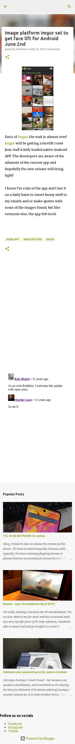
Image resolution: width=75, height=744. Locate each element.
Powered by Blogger (40, 738)
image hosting (33, 239)
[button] (7, 57)
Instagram (15, 727)
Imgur (10, 143)
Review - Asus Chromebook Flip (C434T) (29, 604)
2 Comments (53, 49)
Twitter (13, 731)
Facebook (15, 724)
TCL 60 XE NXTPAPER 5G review (24, 536)
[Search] (69, 6)
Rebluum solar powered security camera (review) (35, 672)
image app (12, 239)
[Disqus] (37, 315)
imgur (23, 137)
